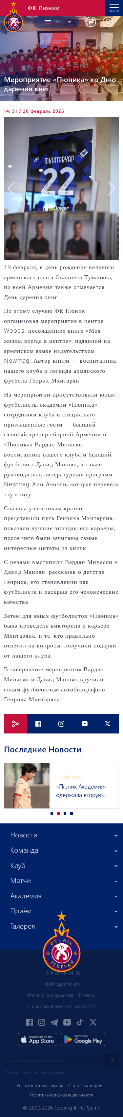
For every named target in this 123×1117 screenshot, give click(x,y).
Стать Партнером (85, 1085)
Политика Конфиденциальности (61, 1094)
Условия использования (41, 1085)
